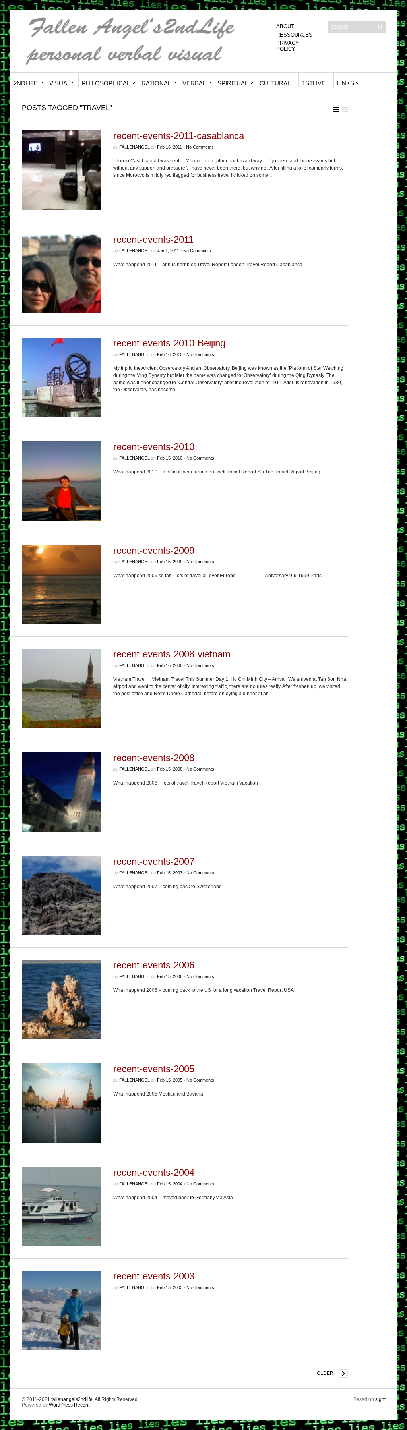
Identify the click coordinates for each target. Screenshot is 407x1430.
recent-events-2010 (153, 446)
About (285, 26)
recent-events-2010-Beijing (169, 343)
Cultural (275, 83)
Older (325, 1373)
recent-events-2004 (153, 1172)
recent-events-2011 (153, 239)
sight (380, 1399)
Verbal (194, 83)
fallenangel (134, 147)
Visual (59, 83)
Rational (156, 83)
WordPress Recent (69, 1405)
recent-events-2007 (153, 861)
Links (345, 83)
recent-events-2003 (153, 1276)
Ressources (294, 35)
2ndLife (26, 83)
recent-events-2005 (153, 1068)
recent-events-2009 (153, 550)
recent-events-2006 (153, 965)
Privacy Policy (287, 46)
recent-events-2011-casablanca (178, 135)
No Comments (200, 147)
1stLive (314, 83)
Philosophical (106, 83)
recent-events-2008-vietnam (172, 654)
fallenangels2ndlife (72, 1399)
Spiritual (232, 83)
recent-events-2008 (153, 757)
